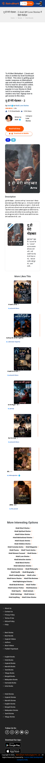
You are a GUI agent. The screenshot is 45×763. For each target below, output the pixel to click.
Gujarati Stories (10, 697)
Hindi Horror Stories (14, 578)
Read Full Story (14, 129)
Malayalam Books (11, 679)
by (9, 308)
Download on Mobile (21, 133)
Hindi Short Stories (23, 528)
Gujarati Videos (10, 639)
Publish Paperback (11, 649)
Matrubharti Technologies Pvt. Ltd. (28, 755)
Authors (7, 642)
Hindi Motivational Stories (22, 537)
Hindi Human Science (15, 569)
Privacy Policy (10, 615)
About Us (8, 608)
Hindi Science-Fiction (16, 588)
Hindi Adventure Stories (22, 566)
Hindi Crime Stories (29, 597)
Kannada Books (10, 683)
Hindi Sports (16, 591)
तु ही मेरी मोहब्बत (31, 229)
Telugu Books (9, 673)
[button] (25, 3)
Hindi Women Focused (17, 553)
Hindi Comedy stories (15, 547)
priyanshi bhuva (14, 308)
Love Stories (28, 119)
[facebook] (7, 732)
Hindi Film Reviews (31, 578)
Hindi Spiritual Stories (22, 531)
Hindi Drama (31, 553)
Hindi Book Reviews (16, 585)
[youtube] (22, 732)
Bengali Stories (10, 707)
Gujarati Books (10, 663)
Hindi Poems (14, 550)
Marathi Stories (10, 700)
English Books (10, 657)
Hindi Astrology (16, 594)
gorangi (12, 408)
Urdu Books (9, 686)
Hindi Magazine (31, 547)
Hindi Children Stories (22, 544)
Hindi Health (15, 572)
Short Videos (9, 645)
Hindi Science (29, 594)
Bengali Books (10, 676)
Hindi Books (9, 660)
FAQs (7, 625)
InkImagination (13, 475)
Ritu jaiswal (14, 509)
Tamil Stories (9, 713)
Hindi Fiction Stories (22, 534)
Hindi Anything (14, 597)
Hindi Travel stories (28, 550)
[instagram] (12, 732)
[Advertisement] (22, 46)
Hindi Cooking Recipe (17, 575)
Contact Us (9, 611)
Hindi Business (31, 588)
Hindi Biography (28, 572)
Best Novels (9, 636)
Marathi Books (10, 666)
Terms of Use (9, 618)
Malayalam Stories (11, 710)
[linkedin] (26, 732)
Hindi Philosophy (31, 569)
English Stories (10, 704)
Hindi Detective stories (22, 559)
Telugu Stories (10, 717)
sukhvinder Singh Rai (14, 342)
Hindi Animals (28, 591)
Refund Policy (10, 621)
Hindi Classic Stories (22, 541)
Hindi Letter (31, 575)
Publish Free (27, 3)
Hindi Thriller (31, 585)
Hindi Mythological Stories (22, 581)
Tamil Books (9, 670)
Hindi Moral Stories (22, 563)
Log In (38, 3)
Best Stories (9, 632)
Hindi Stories (9, 694)
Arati (9, 106)
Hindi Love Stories (22, 106)
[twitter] (17, 732)
